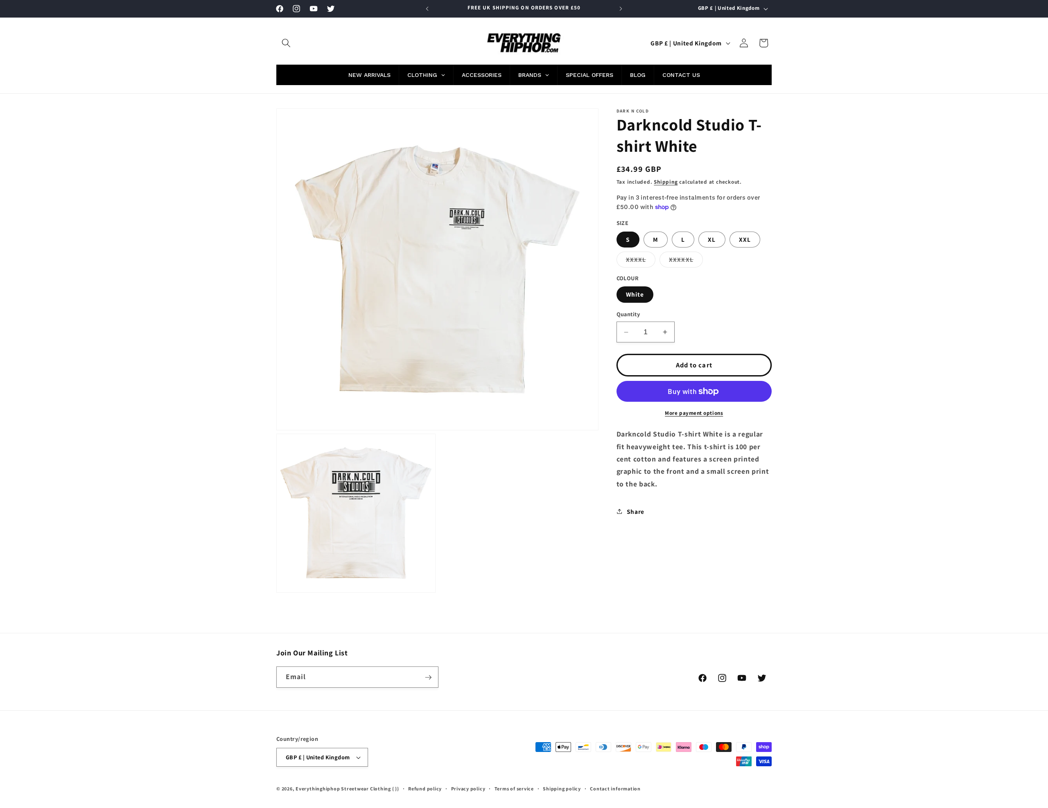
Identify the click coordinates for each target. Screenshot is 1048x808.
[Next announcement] (621, 8)
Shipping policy (562, 788)
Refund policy (425, 788)
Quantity (628, 314)
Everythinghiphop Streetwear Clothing (344, 788)
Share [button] (635, 511)
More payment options (694, 413)
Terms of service (514, 788)
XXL (745, 239)
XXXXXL (686, 261)
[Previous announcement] (427, 8)
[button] (286, 43)
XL (712, 239)
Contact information (615, 788)
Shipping (666, 181)
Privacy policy (468, 788)
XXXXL (641, 261)
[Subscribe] (428, 677)
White (635, 294)
